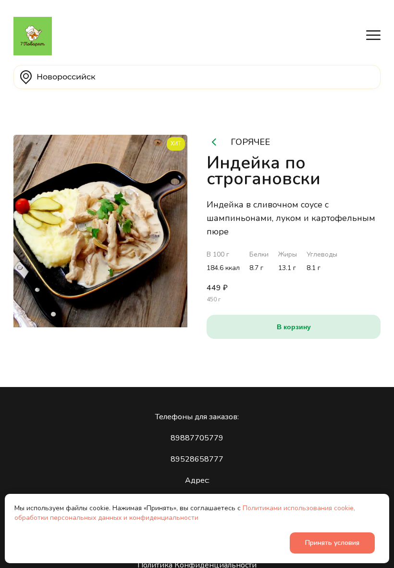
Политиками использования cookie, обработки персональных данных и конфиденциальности (184, 512)
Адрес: (197, 480)
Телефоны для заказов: (197, 417)
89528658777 (197, 459)
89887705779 (197, 438)
